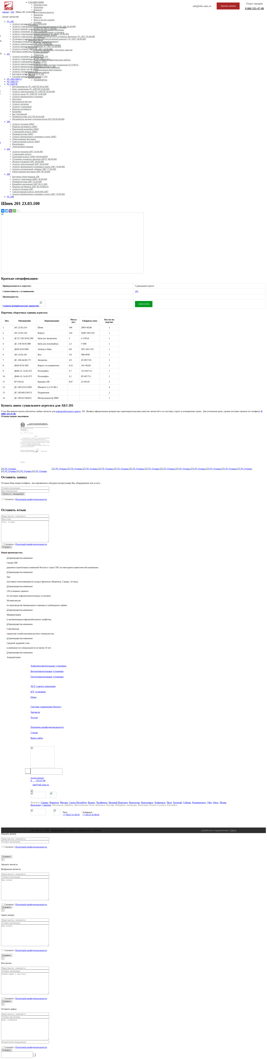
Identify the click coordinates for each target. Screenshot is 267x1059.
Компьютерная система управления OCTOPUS (56, 65)
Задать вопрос (37, 778)
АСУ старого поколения (43, 686)
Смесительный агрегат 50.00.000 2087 (30, 191)
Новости (38, 17)
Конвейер (16, 111)
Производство (40, 5)
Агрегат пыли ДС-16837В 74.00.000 (29, 94)
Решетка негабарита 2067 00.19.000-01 (30, 186)
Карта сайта (37, 738)
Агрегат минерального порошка (27, 96)
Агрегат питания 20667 (23, 124)
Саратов (46, 805)
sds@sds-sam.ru (41, 784)
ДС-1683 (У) (12, 81)
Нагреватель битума (21, 101)
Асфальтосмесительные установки (48, 665)
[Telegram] (6, 210)
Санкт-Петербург (78, 802)
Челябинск (101, 802)
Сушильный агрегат (21, 154)
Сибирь (187, 802)
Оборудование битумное (24, 139)
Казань (91, 802)
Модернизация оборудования (47, 70)
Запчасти (35, 712)
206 (8, 121)
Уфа (209, 802)
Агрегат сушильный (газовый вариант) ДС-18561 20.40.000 (40, 34)
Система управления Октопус (46, 706)
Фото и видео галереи (44, 20)
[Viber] (10, 210)
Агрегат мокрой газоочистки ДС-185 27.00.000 (34, 29)
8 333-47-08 (254, 8)
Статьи (34, 732)
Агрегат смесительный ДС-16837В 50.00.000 (33, 91)
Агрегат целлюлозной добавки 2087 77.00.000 (34, 169)
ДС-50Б (10, 196)
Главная (5, 12)
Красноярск (147, 802)
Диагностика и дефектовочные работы (52, 60)
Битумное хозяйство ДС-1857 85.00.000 (31, 51)
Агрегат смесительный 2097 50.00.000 (30, 164)
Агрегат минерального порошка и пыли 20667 (34, 136)
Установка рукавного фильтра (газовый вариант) (35, 41)
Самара (44, 802)
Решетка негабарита (21, 109)
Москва (64, 802)
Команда (38, 10)
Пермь (223, 802)
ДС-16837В (12, 84)
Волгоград (36, 805)
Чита (169, 802)
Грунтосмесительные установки (49, 32)
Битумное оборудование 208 (25, 176)
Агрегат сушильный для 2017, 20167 (29, 61)
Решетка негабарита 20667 (24, 126)
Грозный (177, 802)
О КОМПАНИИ (36, 2)
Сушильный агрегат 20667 (25, 131)
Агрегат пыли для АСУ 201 (25, 69)
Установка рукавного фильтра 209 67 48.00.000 (34, 159)
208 (8, 174)
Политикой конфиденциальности (31, 499)
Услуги (34, 717)
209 (8, 149)
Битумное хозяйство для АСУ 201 (28, 74)
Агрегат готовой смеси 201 (25, 71)
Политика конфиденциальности (47, 727)
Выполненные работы (38, 72)
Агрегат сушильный (22, 106)
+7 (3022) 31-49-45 (71, 814)
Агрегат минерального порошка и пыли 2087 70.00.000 (38, 166)
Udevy (233, 830)
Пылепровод (18, 144)
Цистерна (16, 99)
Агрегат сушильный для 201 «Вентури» (31, 59)
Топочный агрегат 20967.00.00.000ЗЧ (30, 156)
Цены (33, 697)
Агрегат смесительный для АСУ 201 (29, 64)
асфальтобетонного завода (68, 411)
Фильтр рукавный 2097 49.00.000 (28, 161)
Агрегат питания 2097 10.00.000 (27, 151)
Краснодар (134, 802)
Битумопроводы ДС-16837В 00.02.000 (30, 86)
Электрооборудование (22, 146)
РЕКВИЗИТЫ (40, 80)
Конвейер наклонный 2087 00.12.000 (29, 184)
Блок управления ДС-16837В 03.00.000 (30, 89)
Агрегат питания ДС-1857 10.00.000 (29, 24)
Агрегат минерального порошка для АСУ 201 (34, 66)
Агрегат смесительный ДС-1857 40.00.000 (32, 44)
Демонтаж (38, 55)
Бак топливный (19, 114)
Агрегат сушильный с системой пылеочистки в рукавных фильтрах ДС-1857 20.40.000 (53, 36)
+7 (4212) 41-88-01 (90, 814)
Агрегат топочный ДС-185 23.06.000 (29, 31)
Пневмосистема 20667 (22, 134)
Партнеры (38, 7)
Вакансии (38, 15)
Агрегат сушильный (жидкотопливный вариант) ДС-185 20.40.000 (44, 26)
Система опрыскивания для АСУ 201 (30, 76)
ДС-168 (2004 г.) (14, 79)
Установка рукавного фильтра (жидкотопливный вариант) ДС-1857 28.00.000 (49, 39)
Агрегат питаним (20, 104)
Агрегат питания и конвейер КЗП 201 (30, 56)
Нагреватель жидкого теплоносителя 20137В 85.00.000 (38, 119)
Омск (215, 802)
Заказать (143, 304)
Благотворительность (44, 12)
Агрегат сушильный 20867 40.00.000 (29, 179)
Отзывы (37, 22)
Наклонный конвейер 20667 (25, 129)
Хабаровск (159, 802)
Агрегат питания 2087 (22, 189)
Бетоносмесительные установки (47, 671)
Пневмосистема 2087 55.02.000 (27, 181)
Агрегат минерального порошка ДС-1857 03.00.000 (36, 46)
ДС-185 (10, 21)
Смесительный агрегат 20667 (26, 141)
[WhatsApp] (14, 210)
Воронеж (54, 802)
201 (8, 54)
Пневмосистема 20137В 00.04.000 (28, 116)
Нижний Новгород (118, 802)
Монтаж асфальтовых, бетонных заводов (53, 50)
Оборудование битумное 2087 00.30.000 (31, 171)
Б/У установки (38, 691)
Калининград (199, 802)
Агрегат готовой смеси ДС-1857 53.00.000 (32, 49)
